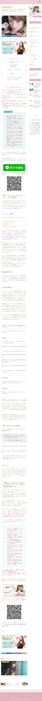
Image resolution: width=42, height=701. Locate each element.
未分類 (32, 64)
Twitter (12, 72)
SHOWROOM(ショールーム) (35, 43)
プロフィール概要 (14, 64)
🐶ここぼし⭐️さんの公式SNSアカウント (15, 70)
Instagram (13, 73)
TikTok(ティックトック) (35, 47)
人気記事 (32, 61)
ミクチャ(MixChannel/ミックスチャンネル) (34, 55)
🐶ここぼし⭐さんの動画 (12, 79)
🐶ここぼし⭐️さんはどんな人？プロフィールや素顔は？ (15, 62)
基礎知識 (31, 75)
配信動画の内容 (13, 65)
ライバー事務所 (34, 59)
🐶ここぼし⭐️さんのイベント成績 (14, 77)
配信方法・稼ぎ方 (35, 75)
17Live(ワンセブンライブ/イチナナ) (7, 7)
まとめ (8, 80)
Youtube (12, 74)
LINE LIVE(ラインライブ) (34, 36)
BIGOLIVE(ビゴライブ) (34, 32)
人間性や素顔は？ (14, 66)
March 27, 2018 (19, 440)
